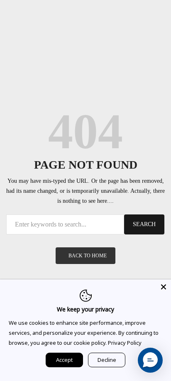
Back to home (87, 256)
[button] (150, 360)
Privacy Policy (125, 342)
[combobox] (65, 224)
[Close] (163, 287)
